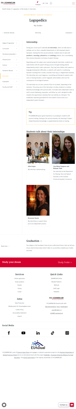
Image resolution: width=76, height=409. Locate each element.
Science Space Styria (23, 352)
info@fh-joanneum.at (56, 313)
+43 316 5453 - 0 (56, 310)
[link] (19, 278)
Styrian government (29, 358)
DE (43, 3)
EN (47, 3)
